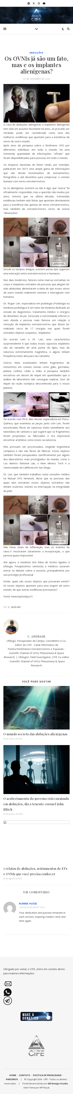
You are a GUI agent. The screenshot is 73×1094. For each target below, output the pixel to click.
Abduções (36, 52)
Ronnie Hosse (28, 903)
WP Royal (44, 1087)
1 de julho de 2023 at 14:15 (32, 907)
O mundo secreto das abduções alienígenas (35, 734)
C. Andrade (14, 607)
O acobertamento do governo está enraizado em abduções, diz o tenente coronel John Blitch (36, 804)
